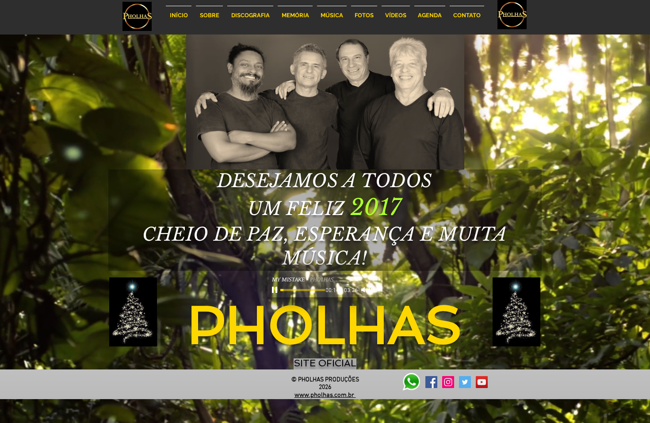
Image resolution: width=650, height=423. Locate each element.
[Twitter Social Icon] (465, 382)
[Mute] (363, 289)
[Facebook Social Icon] (431, 382)
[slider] (373, 290)
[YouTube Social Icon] (482, 382)
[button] (209, 11)
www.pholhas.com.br (325, 395)
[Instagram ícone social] (448, 382)
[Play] (275, 289)
